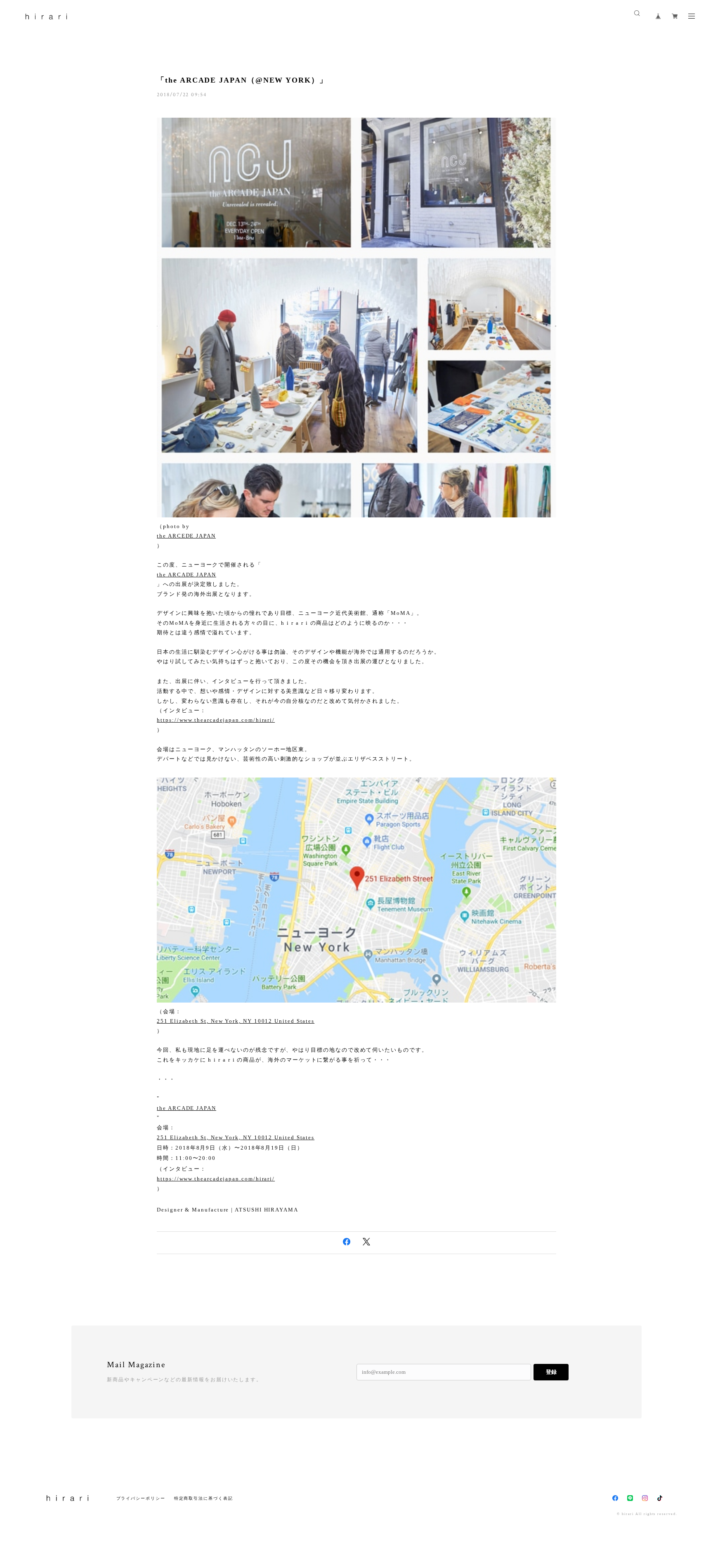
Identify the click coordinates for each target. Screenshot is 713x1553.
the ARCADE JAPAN (186, 574)
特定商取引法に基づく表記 (203, 1498)
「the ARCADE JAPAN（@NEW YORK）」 (242, 80)
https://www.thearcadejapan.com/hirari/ (216, 720)
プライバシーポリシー (140, 1498)
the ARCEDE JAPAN (186, 536)
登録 (551, 1372)
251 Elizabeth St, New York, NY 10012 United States (235, 1021)
